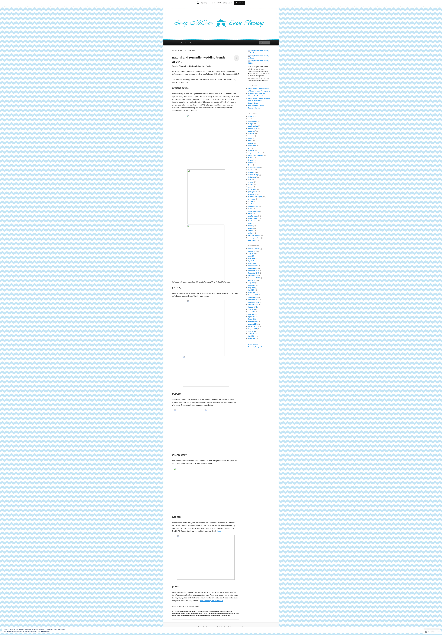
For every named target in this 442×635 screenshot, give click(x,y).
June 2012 (251, 312)
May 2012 (251, 314)
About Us (183, 43)
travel (250, 223)
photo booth (252, 189)
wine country (252, 240)
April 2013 (251, 290)
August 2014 (252, 251)
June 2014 (251, 256)
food (210, 611)
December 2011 (253, 326)
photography (176, 613)
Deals (250, 138)
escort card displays (255, 155)
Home (175, 43)
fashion (200, 611)
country (251, 136)
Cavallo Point (212, 613)
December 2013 (253, 270)
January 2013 (252, 297)
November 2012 (253, 302)
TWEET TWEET (253, 344)
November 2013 (253, 273)
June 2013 (251, 285)
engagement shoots (255, 153)
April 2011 (251, 336)
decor (189, 611)
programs (251, 199)
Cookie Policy (45, 631)
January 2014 (252, 268)
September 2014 (254, 249)
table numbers (253, 218)
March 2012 (252, 319)
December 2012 (253, 299)
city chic (251, 133)
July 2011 (251, 331)
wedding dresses (196, 613)
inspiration (215, 611)
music (250, 184)
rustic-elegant (215, 616)
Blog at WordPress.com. (206, 627)
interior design (253, 175)
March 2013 (252, 292)
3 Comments (225, 616)
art (249, 119)
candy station (253, 126)
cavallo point (182, 611)
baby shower (252, 121)
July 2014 (251, 253)
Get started (239, 3)
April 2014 (251, 261)
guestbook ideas (254, 167)
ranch (250, 204)
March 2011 (252, 338)
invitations (223, 611)
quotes (250, 201)
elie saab (232, 613)
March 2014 (252, 263)
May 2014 (251, 258)
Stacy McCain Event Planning (201, 66)
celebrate (251, 131)
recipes (250, 209)
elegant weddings (223, 613)
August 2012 (252, 307)
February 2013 (253, 295)
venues (250, 230)
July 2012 (251, 309)
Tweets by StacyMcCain (256, 347)
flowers (205, 611)
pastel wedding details (203, 616)
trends (188, 613)
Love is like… (253, 103)
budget (250, 124)
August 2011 (252, 329)
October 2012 (252, 304)
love (249, 179)
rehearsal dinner (254, 211)
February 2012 (253, 321)
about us (251, 116)
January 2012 (252, 324)
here (219, 531)
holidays (251, 170)
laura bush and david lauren (186, 616)
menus (250, 182)
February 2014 (253, 266)
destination (252, 145)
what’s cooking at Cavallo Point (211, 600)
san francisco (253, 216)
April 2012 (251, 316)
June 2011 (251, 333)
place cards (252, 194)
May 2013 (251, 287)
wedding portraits (254, 238)
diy (249, 148)
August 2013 (252, 280)
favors (250, 160)
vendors (251, 228)
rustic (183, 613)
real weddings (253, 206)
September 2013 (254, 278)
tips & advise (252, 221)
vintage (250, 233)
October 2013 (252, 275)
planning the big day (255, 196)
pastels (229, 611)
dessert (194, 611)
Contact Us (194, 43)
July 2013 (251, 283)
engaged (251, 150)
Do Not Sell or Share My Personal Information (229, 627)
